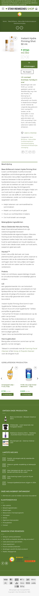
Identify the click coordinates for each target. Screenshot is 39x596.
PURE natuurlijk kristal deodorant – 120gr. (28, 385)
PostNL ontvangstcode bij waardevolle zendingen (20, 459)
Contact (5, 525)
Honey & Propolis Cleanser (23, 351)
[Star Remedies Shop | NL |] (19, 9)
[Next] (37, 382)
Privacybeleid (7, 522)
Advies (5, 518)
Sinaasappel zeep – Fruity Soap (8, 385)
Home (5, 21)
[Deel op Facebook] (26, 152)
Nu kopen (27, 72)
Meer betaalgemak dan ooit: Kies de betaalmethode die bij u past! (19, 471)
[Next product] (17, 27)
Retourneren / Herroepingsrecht (13, 513)
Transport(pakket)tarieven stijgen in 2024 (21, 482)
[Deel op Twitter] (30, 152)
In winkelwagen (29, 64)
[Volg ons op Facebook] (2, 563)
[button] (3, 8)
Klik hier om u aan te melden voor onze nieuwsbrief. (20, 495)
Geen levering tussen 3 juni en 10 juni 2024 (20, 477)
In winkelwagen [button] (7, 394)
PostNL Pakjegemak (9, 551)
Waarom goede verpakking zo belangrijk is (21, 465)
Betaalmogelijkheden (10, 508)
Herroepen (6, 515)
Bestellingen (7, 510)
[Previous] (1, 382)
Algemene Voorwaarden (11, 520)
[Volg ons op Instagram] (6, 563)
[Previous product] (21, 27)
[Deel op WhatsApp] (22, 152)
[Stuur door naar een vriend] (33, 152)
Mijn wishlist (7, 505)
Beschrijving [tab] (7, 164)
